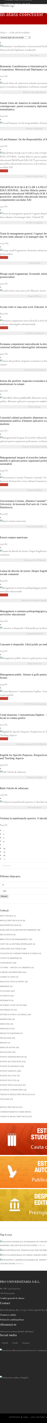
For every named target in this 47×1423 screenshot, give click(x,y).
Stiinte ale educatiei (13, 1062)
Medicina (6, 1024)
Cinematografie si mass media (15, 1112)
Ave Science (8, 935)
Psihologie (7, 1038)
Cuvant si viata (9, 977)
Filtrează (4, 896)
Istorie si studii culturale (15, 1015)
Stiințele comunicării (13, 1090)
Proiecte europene (11, 1033)
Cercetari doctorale (13, 949)
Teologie (6, 1099)
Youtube (15, 1343)
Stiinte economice (12, 1066)
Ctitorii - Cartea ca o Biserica (17, 968)
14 (4, 848)
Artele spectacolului (12, 921)
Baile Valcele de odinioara (14, 788)
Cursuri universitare (13, 972)
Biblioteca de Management (16, 939)
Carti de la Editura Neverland (17, 944)
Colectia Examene (11, 958)
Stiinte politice (10, 1076)
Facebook (4, 1343)
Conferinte (8, 963)
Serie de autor (9, 1048)
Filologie (7, 991)
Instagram (25, 1343)
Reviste (5, 1043)
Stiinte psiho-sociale (13, 1085)
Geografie (6, 1001)
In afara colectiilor (13, 1005)
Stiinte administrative (13, 1057)
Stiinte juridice (10, 1071)
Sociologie (7, 1052)
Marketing (7, 1019)
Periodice (7, 1029)
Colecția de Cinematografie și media (20, 954)
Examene (6, 986)
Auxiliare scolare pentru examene (20, 930)
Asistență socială (10, 925)
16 (4, 855)
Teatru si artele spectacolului (17, 1095)
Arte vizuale (8, 916)
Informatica (8, 1010)
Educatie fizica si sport (14, 982)
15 (4, 851)
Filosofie (7, 996)
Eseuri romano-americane (14, 537)
